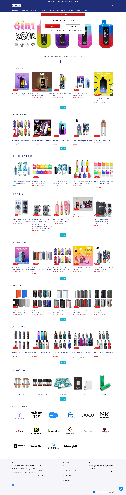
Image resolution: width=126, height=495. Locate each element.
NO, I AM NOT (73, 26)
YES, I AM (52, 26)
